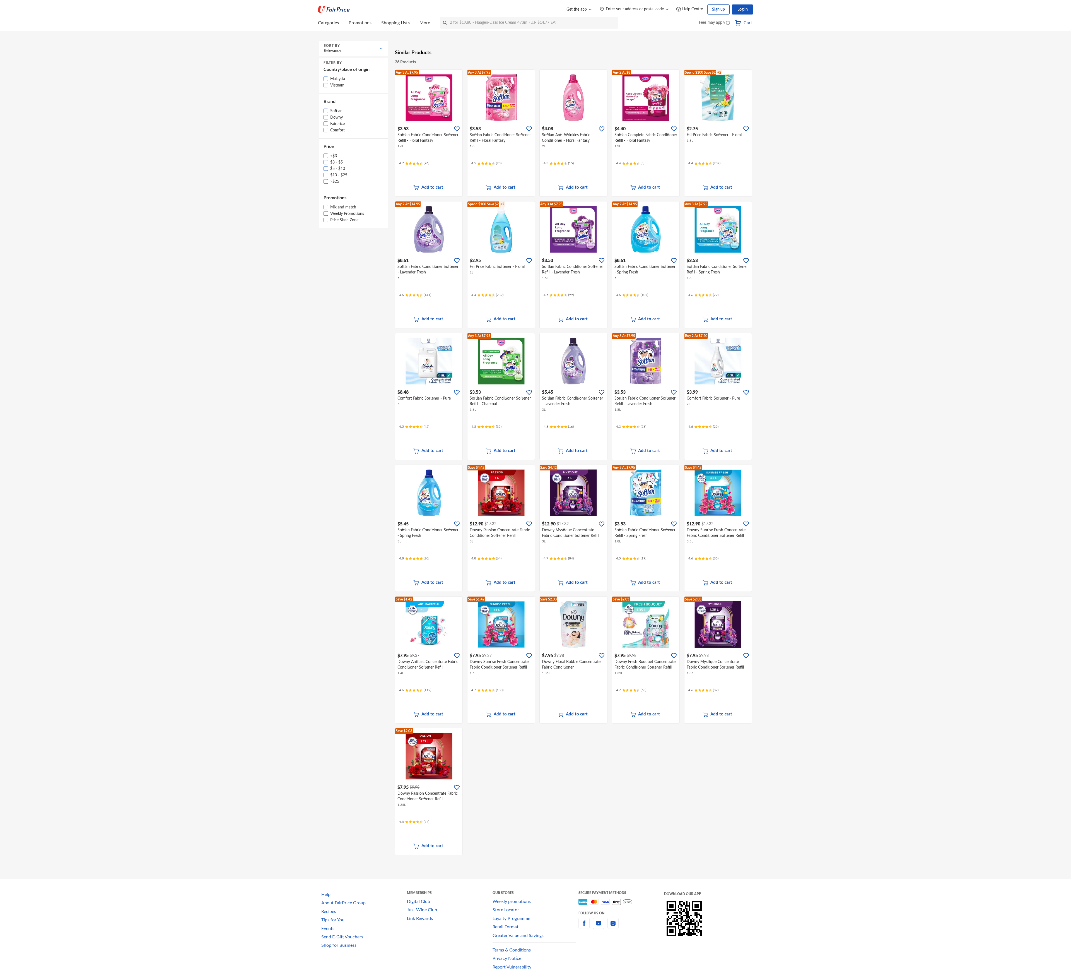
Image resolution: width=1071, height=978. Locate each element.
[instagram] (613, 926)
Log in (742, 9)
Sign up (718, 9)
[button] (728, 23)
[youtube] (598, 926)
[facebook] (584, 926)
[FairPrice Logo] (334, 9)
